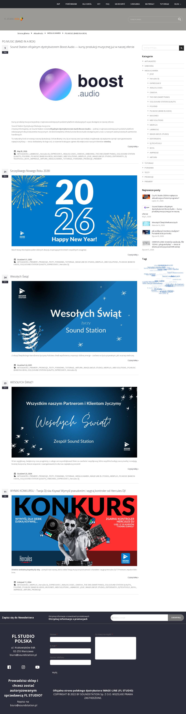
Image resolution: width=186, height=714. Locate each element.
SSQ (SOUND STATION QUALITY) (33, 264)
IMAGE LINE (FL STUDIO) (102, 156)
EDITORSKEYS (118, 156)
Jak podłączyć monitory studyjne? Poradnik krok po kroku (165, 232)
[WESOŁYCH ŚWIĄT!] (74, 457)
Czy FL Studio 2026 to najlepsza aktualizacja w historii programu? (165, 196)
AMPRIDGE (34, 159)
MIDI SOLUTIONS (70, 156)
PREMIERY (98, 159)
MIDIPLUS (82, 156)
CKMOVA (80, 154)
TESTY (51, 262)
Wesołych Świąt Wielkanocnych (165, 222)
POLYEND (26, 156)
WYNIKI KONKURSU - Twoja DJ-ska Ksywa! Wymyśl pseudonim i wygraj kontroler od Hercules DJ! (68, 491)
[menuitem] (58, 4)
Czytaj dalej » (133, 146)
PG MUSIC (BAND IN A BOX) (42, 156)
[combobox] (155, 19)
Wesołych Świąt (19, 276)
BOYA (27, 159)
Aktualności (38, 33)
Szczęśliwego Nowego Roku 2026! (30, 171)
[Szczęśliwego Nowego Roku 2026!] (74, 245)
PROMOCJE (88, 159)
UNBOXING (90, 154)
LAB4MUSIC (34, 154)
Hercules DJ (45, 154)
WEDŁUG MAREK (54, 33)
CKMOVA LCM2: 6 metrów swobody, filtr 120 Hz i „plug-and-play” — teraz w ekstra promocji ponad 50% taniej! (168, 244)
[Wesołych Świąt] (74, 351)
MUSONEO (58, 156)
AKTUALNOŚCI (22, 154)
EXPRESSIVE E (56, 154)
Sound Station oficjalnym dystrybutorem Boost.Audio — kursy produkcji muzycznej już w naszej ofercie (72, 47)
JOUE (89, 156)
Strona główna (23, 33)
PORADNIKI (77, 159)
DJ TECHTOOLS (124, 587)
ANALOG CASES (69, 154)
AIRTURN (43, 159)
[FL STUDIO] (13, 19)
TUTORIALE (67, 159)
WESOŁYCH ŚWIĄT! (21, 382)
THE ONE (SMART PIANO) (105, 154)
